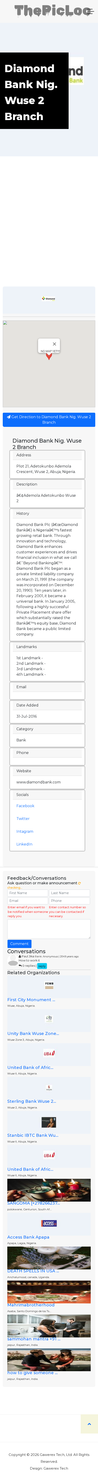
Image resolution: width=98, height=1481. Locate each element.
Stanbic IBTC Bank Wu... (32, 1135)
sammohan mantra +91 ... (33, 1339)
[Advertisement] (49, 235)
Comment (19, 944)
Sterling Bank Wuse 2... (31, 1101)
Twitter (23, 819)
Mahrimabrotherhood (30, 1305)
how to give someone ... (32, 1372)
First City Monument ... (31, 999)
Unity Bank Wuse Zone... (33, 1033)
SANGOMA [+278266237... (33, 1203)
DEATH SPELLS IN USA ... (33, 1271)
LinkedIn (24, 844)
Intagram (24, 831)
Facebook (25, 806)
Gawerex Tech (56, 1468)
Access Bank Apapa (28, 1237)
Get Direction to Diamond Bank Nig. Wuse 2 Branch (50, 420)
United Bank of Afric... (30, 1067)
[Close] (54, 344)
